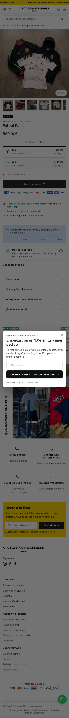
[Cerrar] (62, 335)
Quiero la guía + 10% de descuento (34, 374)
